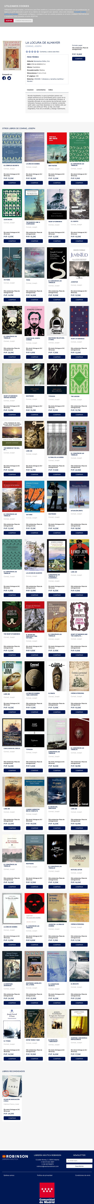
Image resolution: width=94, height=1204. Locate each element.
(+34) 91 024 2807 (47, 1162)
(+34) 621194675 (48, 1164)
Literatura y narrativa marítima (52, 79)
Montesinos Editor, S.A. (42, 61)
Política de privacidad (44, 1175)
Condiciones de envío (82, 1175)
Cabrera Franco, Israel (11, 1104)
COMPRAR (78, 59)
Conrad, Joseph (9, 169)
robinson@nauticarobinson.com (48, 1166)
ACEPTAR (9, 20)
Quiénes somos (9, 1175)
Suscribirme (79, 1166)
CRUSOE (37, 79)
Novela (29, 81)
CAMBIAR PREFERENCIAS (23, 20)
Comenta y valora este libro (49, 52)
